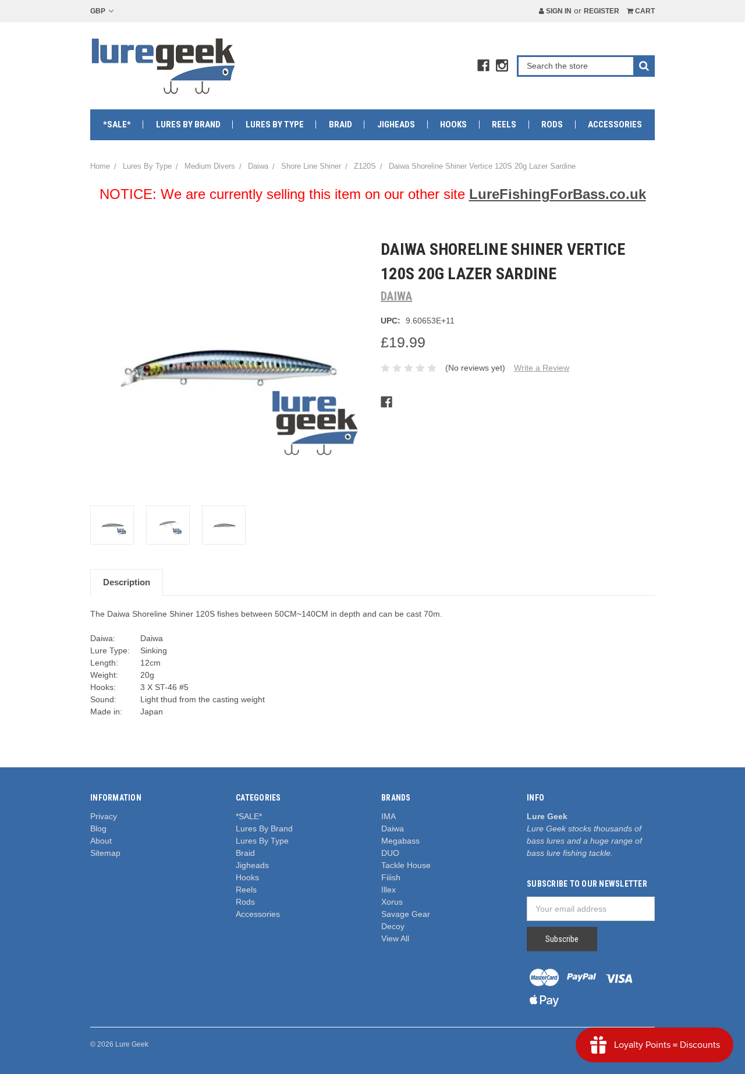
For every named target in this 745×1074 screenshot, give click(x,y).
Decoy (393, 926)
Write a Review (541, 367)
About (101, 840)
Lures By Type (275, 124)
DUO (390, 853)
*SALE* (117, 124)
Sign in (558, 11)
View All (395, 938)
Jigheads (396, 124)
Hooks (453, 124)
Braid (340, 124)
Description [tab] (126, 582)
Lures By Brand (188, 124)
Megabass (400, 840)
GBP (98, 11)
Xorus (392, 901)
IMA (388, 816)
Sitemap (105, 853)
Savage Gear (405, 914)
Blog (98, 828)
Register (601, 11)
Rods (552, 124)
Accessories (615, 124)
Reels (504, 124)
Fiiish (390, 877)
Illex (388, 889)
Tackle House (406, 865)
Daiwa (392, 828)
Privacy (103, 816)
